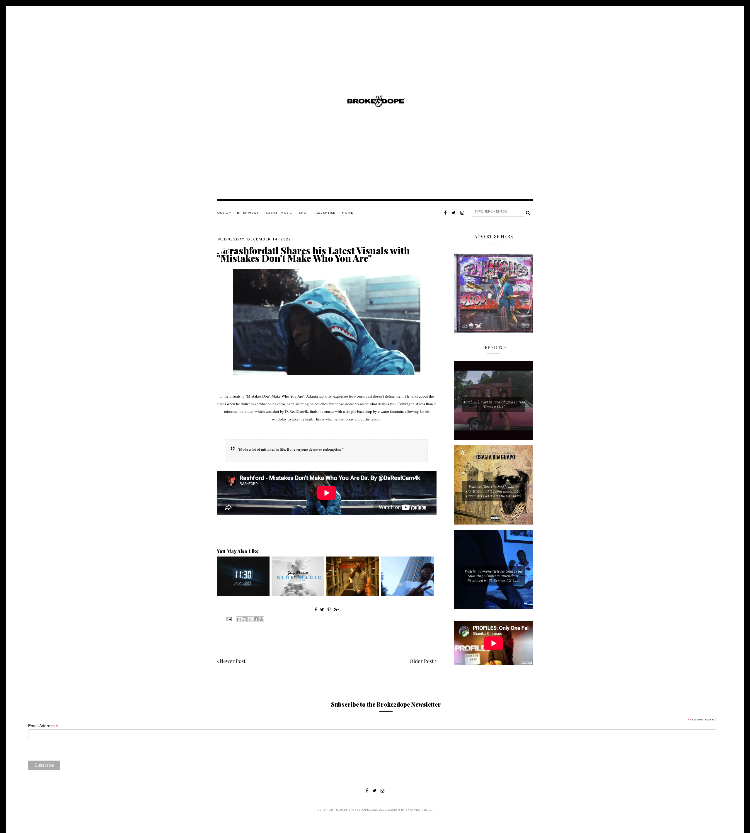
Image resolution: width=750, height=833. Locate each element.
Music (223, 213)
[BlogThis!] (245, 619)
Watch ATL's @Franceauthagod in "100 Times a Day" (493, 404)
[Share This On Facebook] (316, 609)
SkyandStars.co (419, 810)
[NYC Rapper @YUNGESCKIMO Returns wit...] (298, 594)
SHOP (303, 213)
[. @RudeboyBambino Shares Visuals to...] (407, 594)
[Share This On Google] (336, 609)
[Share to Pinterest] (261, 619)
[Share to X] (250, 619)
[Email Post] (228, 618)
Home (347, 213)
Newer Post (232, 661)
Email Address (43, 726)
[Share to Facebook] (256, 619)
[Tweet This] (322, 609)
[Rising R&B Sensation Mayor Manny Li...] (243, 594)
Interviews (248, 213)
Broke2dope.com (362, 810)
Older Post (422, 661)
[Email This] (239, 619)
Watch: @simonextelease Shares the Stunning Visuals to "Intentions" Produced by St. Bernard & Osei (494, 576)
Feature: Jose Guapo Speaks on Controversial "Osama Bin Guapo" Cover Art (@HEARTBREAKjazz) (493, 491)
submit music (279, 213)
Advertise (325, 213)
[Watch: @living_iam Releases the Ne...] (352, 594)
